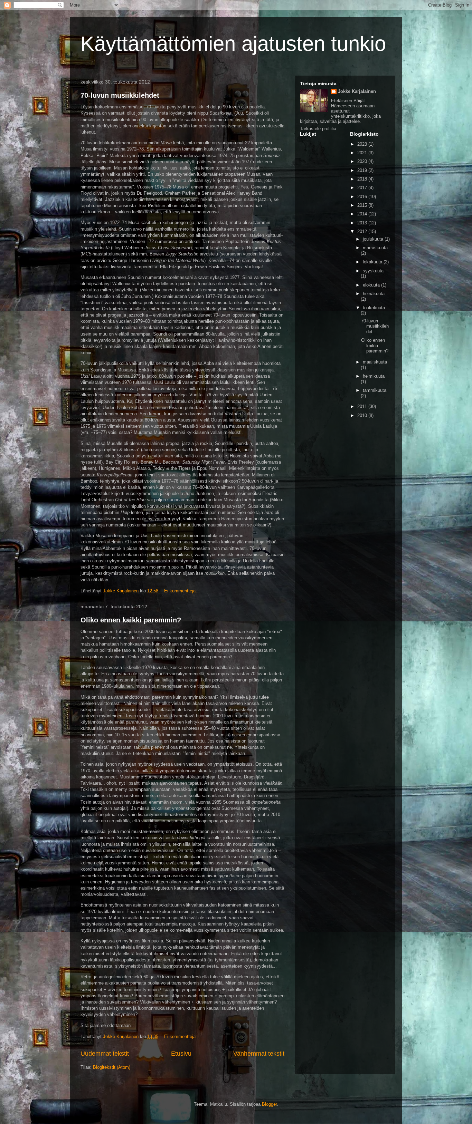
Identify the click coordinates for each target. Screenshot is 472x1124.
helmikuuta (374, 376)
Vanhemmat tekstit (258, 1053)
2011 (362, 406)
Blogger (269, 1104)
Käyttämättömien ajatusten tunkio (233, 43)
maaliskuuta (375, 362)
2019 (362, 170)
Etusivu (181, 1053)
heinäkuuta (374, 293)
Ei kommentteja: (181, 590)
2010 (362, 415)
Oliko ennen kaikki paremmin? (131, 620)
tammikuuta (374, 390)
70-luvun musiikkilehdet (120, 95)
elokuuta (372, 285)
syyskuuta (373, 270)
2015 (362, 205)
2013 (362, 222)
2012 (362, 231)
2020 (362, 161)
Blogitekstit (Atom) (111, 1067)
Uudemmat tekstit (105, 1053)
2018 (362, 179)
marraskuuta (375, 247)
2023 (362, 144)
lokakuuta (373, 261)
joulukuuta (374, 239)
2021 (362, 152)
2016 (362, 196)
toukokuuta (374, 307)
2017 (362, 187)
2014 (362, 213)
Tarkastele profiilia (318, 128)
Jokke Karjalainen (357, 91)
